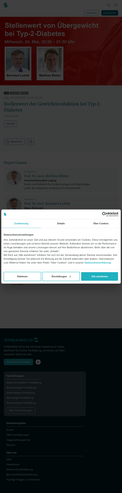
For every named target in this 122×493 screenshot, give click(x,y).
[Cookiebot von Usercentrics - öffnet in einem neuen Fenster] (104, 214)
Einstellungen (59, 276)
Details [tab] (61, 223)
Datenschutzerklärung (98, 262)
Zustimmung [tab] (21, 223)
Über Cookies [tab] (100, 223)
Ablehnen (22, 276)
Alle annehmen (99, 276)
